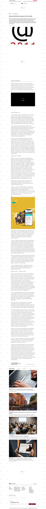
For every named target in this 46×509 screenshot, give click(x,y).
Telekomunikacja (11, 388)
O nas (10, 487)
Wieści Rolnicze (31, 491)
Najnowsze (25, 368)
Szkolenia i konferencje (12, 495)
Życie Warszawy (31, 492)
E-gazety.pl (30, 488)
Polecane (18, 368)
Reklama (23, 487)
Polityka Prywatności (17, 487)
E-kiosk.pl (30, 487)
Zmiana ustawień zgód (17, 488)
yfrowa (25, 3)
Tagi (30, 368)
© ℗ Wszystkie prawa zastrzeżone (16, 363)
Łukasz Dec (12, 80)
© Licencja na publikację (14, 362)
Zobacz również (11, 368)
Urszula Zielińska (17, 80)
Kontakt (10, 488)
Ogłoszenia (23, 488)
